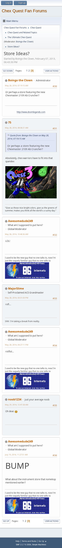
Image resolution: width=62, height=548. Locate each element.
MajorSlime (16, 288)
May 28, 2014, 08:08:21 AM (16, 127)
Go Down (8, 71)
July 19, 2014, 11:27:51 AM (16, 454)
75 (9, 122)
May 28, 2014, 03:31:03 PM (16, 297)
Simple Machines (39, 545)
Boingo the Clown (24, 41)
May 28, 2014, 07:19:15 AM (16, 85)
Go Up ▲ (43, 541)
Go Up (6, 521)
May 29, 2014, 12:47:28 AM (16, 404)
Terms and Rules (29, 541)
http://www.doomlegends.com (31, 112)
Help (18, 541)
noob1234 (14, 399)
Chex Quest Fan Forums (24, 10)
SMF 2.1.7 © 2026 (23, 545)
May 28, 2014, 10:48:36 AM (16, 234)
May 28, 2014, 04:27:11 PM (16, 344)
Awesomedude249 (20, 221)
